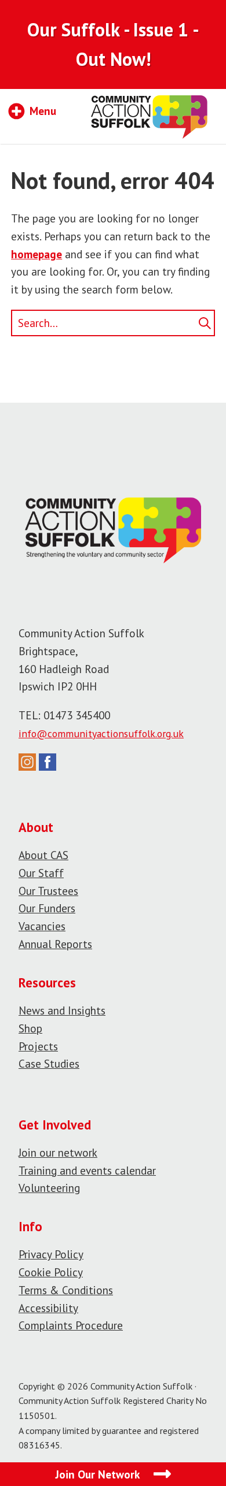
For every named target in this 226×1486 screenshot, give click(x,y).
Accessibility (48, 1308)
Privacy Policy (51, 1254)
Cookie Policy (51, 1272)
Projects (38, 1046)
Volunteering (49, 1187)
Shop (30, 1028)
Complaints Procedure (71, 1325)
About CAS (43, 855)
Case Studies (49, 1063)
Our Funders (47, 908)
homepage (36, 254)
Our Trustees (48, 890)
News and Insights (62, 1010)
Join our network (58, 1152)
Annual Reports (55, 944)
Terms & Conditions (66, 1290)
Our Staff (41, 872)
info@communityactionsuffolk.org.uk (101, 733)
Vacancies (42, 926)
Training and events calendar (87, 1170)
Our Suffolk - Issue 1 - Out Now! (113, 44)
